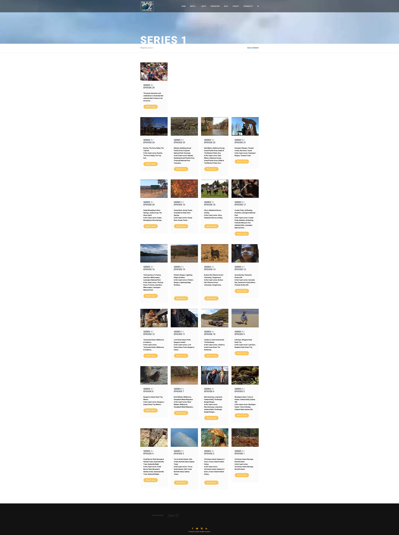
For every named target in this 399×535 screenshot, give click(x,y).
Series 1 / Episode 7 (179, 390)
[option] (160, 515)
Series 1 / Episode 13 (240, 268)
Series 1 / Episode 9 (240, 332)
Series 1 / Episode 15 (179, 268)
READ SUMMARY (253, 48)
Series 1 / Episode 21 (240, 141)
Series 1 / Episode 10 (209, 332)
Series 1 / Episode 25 (149, 86)
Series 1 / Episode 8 (148, 390)
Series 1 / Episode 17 (240, 203)
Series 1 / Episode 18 (209, 203)
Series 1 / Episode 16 (149, 268)
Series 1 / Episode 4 (148, 452)
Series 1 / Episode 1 (240, 452)
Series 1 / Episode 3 (179, 452)
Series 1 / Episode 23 (179, 141)
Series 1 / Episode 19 (179, 203)
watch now (151, 107)
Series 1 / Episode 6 (209, 390)
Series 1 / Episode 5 (240, 390)
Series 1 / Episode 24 (149, 141)
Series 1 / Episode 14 (209, 268)
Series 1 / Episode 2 (209, 452)
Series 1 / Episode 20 (149, 203)
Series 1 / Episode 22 (209, 141)
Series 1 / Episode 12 (149, 332)
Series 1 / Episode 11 (179, 332)
